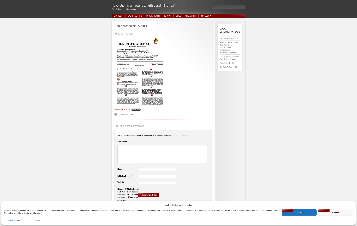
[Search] (243, 7)
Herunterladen (136, 109)
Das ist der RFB (135, 16)
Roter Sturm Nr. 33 (227, 63)
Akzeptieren (299, 212)
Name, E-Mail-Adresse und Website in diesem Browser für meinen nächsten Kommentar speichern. (127, 194)
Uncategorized (123, 114)
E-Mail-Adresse (125, 175)
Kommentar (123, 141)
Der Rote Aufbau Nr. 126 (122, 109)
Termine (167, 16)
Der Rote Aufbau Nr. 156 (229, 38)
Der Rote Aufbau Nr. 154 (229, 67)
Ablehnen (335, 212)
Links (178, 16)
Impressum (38, 220)
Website (120, 182)
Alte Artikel (190, 16)
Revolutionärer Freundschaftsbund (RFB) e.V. (143, 5)
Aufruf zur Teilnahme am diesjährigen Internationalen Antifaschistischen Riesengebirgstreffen (229, 47)
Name (121, 168)
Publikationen (153, 16)
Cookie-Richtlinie (13, 220)
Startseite (118, 16)
